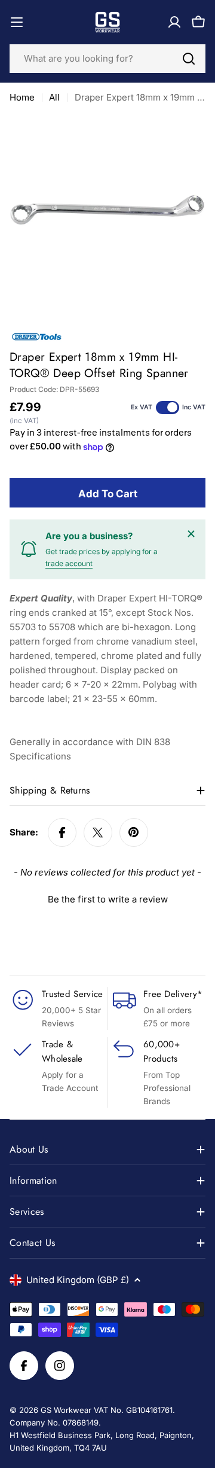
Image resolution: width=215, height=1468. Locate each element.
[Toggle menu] (17, 22)
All (54, 97)
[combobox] (107, 58)
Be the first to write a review (108, 899)
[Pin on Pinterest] (133, 832)
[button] (107, 897)
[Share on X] (98, 832)
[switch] (167, 407)
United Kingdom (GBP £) (77, 1279)
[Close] (191, 533)
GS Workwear (66, 1410)
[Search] (189, 58)
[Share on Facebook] (62, 832)
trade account (69, 563)
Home (22, 97)
